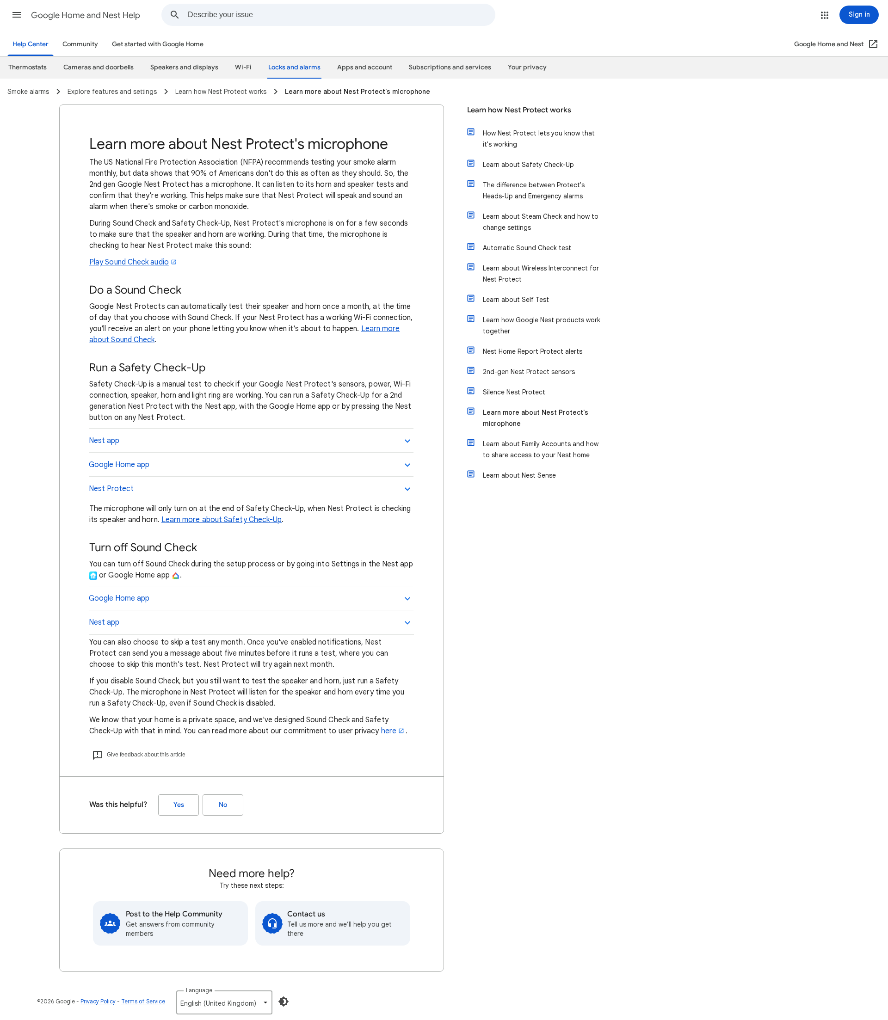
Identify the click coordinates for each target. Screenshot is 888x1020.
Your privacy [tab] (527, 67)
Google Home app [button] (119, 464)
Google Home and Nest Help (85, 15)
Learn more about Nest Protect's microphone (535, 418)
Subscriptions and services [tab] (450, 67)
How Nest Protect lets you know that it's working (539, 138)
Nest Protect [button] (111, 488)
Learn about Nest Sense (519, 475)
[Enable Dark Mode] (283, 1001)
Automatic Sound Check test (527, 248)
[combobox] (341, 14)
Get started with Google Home (158, 44)
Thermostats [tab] (27, 67)
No (223, 805)
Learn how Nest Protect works (519, 110)
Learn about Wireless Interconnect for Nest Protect (541, 273)
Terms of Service (143, 1001)
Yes (178, 805)
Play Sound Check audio (129, 262)
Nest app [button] (104, 440)
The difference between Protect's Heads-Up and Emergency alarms (534, 190)
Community (80, 44)
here (388, 731)
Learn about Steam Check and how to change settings (540, 222)
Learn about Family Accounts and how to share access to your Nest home (540, 449)
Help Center (30, 44)
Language (199, 990)
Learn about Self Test (516, 299)
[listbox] (224, 1002)
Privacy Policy (98, 1001)
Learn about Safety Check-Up (528, 164)
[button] (17, 15)
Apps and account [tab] (364, 67)
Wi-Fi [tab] (243, 67)
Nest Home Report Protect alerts (532, 351)
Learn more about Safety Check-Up (221, 519)
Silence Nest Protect (514, 392)
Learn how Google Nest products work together (541, 325)
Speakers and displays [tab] (184, 67)
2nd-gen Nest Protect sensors (529, 372)
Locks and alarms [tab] (294, 67)
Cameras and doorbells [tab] (98, 67)
